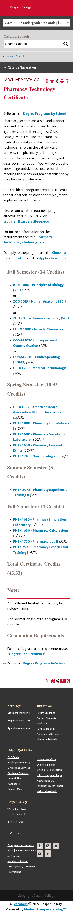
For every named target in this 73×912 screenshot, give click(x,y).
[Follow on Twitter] (56, 846)
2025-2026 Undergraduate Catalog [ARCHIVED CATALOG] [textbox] (37, 23)
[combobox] (36, 23)
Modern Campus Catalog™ (45, 909)
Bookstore (14, 783)
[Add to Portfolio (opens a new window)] (52, 81)
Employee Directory (19, 762)
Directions (15, 871)
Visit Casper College (19, 712)
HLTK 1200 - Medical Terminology (39, 368)
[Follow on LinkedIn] (48, 853)
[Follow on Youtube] (40, 853)
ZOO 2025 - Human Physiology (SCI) (41, 318)
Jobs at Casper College (49, 775)
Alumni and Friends (47, 739)
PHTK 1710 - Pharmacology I (35, 456)
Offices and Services (19, 767)
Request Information (19, 720)
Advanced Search (14, 56)
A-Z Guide (13, 757)
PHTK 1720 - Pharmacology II (35, 541)
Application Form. (53, 258)
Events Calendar (46, 764)
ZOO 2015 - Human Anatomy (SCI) (39, 301)
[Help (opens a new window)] (67, 81)
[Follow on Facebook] (40, 846)
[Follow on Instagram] (48, 846)
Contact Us (17, 833)
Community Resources (49, 734)
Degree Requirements (26, 654)
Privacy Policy (15, 866)
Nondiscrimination (18, 861)
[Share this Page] (57, 81)
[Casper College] (22, 4)
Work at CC (43, 723)
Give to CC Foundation (49, 769)
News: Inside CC (45, 780)
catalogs (21, 904)
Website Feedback (47, 791)
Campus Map (15, 789)
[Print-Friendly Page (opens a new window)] (62, 81)
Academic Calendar (18, 773)
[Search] (66, 44)
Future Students (46, 712)
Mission (30, 866)
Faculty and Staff (46, 728)
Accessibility (14, 778)
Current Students (46, 718)
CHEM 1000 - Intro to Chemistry (38, 329)
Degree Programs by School (44, 114)
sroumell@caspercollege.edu (26, 221)
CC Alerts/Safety (46, 759)
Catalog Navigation (22, 67)
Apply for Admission (19, 728)
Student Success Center (50, 786)
